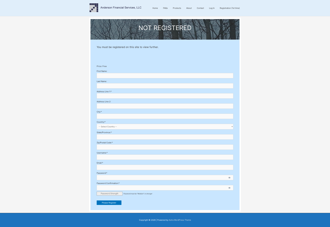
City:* (99, 112)
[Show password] (229, 177)
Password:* (102, 173)
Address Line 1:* (104, 91)
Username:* (102, 153)
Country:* (101, 122)
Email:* (100, 163)
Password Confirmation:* (108, 183)
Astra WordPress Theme (180, 220)
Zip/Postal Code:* (105, 142)
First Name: (102, 71)
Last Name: (102, 81)
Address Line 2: (104, 101)
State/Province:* (104, 132)
